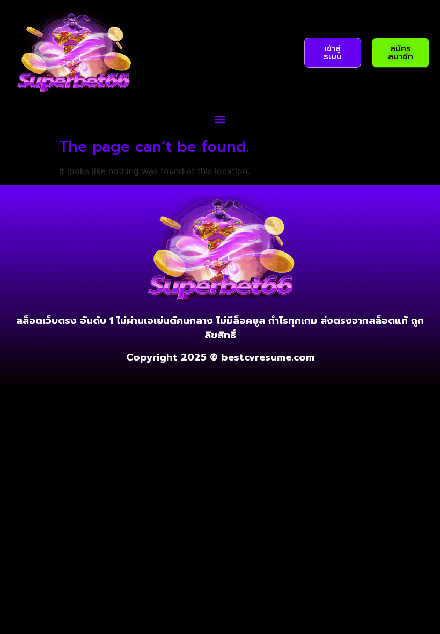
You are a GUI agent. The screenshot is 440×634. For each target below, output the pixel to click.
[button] (220, 119)
